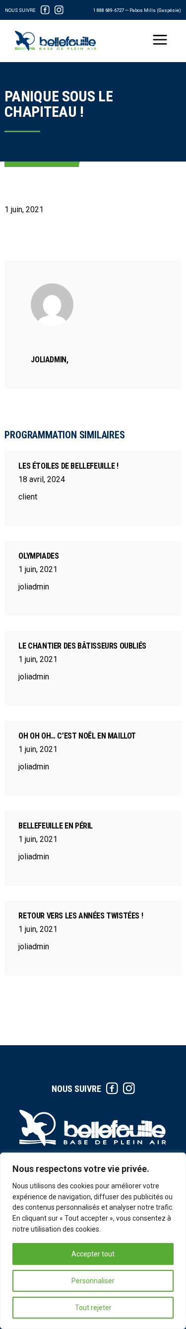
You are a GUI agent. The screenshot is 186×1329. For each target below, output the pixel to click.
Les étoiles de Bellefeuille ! (68, 466)
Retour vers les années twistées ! (80, 915)
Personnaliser (93, 1281)
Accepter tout (93, 1254)
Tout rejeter (93, 1308)
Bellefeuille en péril (55, 826)
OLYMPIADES (38, 556)
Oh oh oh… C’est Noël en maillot (77, 736)
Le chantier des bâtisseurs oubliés (82, 646)
